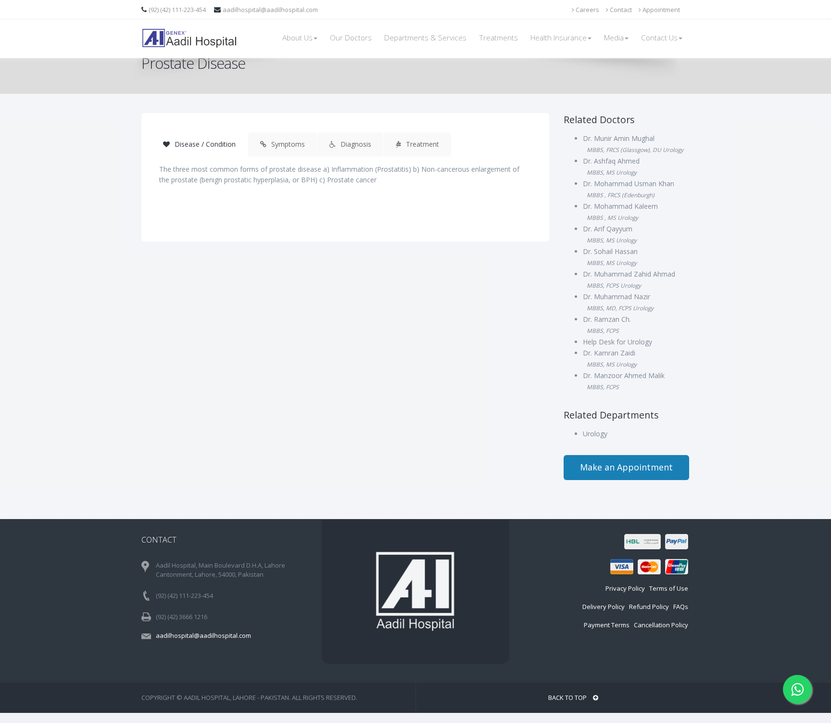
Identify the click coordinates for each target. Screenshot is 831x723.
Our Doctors (351, 38)
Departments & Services (425, 38)
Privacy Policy (625, 588)
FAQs (680, 606)
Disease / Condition (204, 144)
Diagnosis (355, 144)
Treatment (421, 144)
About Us (297, 38)
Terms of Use (668, 588)
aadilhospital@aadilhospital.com (270, 9)
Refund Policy (649, 606)
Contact (620, 9)
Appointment (660, 9)
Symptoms (287, 144)
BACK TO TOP (568, 697)
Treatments (498, 38)
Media (614, 38)
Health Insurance (558, 38)
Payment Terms (607, 625)
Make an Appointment (626, 467)
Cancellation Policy (661, 625)
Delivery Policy (603, 606)
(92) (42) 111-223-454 (178, 9)
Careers (586, 9)
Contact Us (659, 38)
